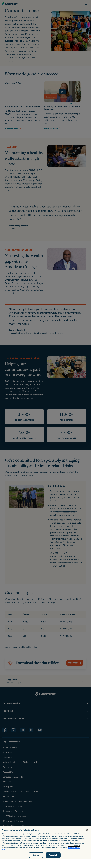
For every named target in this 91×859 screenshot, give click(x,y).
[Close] (87, 830)
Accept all (53, 855)
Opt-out (35, 855)
